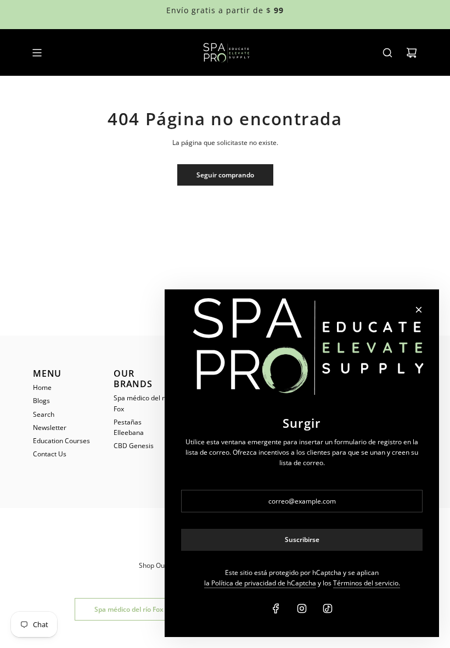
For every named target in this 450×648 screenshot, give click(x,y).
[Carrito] (412, 53)
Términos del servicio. (366, 583)
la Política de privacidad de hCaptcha (260, 583)
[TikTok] (328, 608)
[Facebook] (276, 608)
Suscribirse (302, 539)
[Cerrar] (419, 310)
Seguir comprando (225, 175)
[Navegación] (37, 53)
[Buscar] (387, 53)
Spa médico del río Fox (129, 609)
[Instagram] (302, 608)
